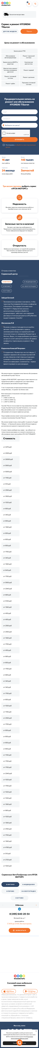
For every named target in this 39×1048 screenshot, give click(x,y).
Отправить (19, 139)
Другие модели (10, 31)
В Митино (19, 905)
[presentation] (3, 905)
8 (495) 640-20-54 (19, 913)
